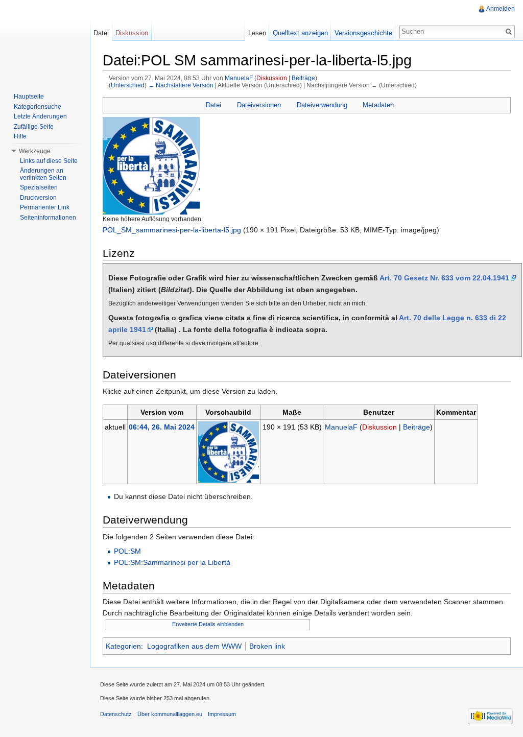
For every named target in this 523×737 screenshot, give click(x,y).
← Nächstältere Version (180, 85)
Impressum (222, 714)
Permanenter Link (44, 207)
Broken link (267, 646)
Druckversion (38, 197)
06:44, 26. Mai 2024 (162, 427)
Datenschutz (116, 714)
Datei (213, 105)
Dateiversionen (259, 105)
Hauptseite (29, 96)
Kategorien (123, 646)
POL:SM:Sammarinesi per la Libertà (172, 562)
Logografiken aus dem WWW (194, 646)
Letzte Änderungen (40, 116)
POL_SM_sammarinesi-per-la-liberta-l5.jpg (172, 230)
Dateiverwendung (322, 105)
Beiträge (303, 78)
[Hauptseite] (45, 41)
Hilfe (20, 136)
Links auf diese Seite (49, 160)
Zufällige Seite (34, 126)
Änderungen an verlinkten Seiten (43, 174)
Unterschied (128, 85)
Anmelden (500, 8)
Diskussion (271, 78)
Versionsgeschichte (363, 33)
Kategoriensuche (37, 106)
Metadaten (378, 105)
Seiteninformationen (48, 217)
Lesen (257, 33)
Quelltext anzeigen (300, 33)
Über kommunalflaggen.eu (169, 714)
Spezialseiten (39, 187)
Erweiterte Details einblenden (208, 624)
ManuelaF (239, 78)
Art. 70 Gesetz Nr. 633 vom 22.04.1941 (444, 278)
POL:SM (127, 551)
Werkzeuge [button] (35, 151)
